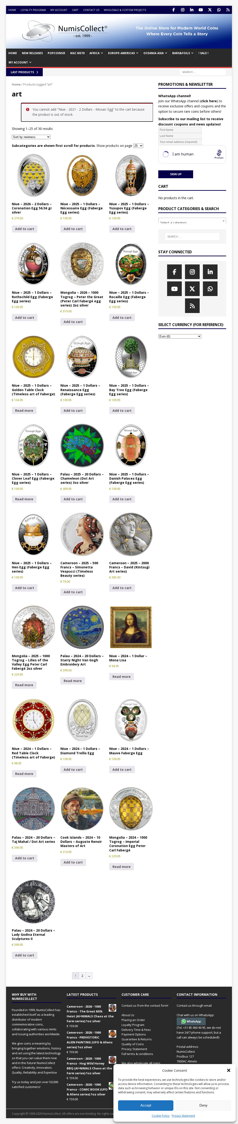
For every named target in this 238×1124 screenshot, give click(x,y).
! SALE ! (203, 53)
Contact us (91, 10)
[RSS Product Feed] (228, 10)
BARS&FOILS (181, 53)
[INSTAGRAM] (182, 10)
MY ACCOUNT (18, 62)
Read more (24, 410)
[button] (228, 1070)
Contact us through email (194, 1005)
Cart (75, 10)
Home (12, 10)
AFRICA (94, 53)
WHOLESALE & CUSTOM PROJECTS (125, 10)
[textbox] (192, 223)
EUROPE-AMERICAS (121, 53)
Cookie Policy (160, 1116)
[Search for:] (203, 71)
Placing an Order (133, 1020)
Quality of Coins (133, 1044)
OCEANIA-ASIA (153, 53)
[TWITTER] (210, 10)
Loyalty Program (33, 10)
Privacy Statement (183, 1116)
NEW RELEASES (32, 53)
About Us (128, 1015)
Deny (203, 1105)
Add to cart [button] (24, 229)
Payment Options (134, 1034)
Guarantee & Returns (137, 1039)
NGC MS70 (77, 53)
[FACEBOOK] (173, 10)
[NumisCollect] (119, 46)
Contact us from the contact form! (145, 1005)
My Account (58, 10)
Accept (145, 1105)
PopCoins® (56, 53)
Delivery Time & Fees (136, 1030)
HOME (12, 53)
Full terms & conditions (137, 1054)
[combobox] (192, 221)
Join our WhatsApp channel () (188, 101)
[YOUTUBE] (201, 10)
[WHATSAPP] (219, 10)
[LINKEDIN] (192, 10)
